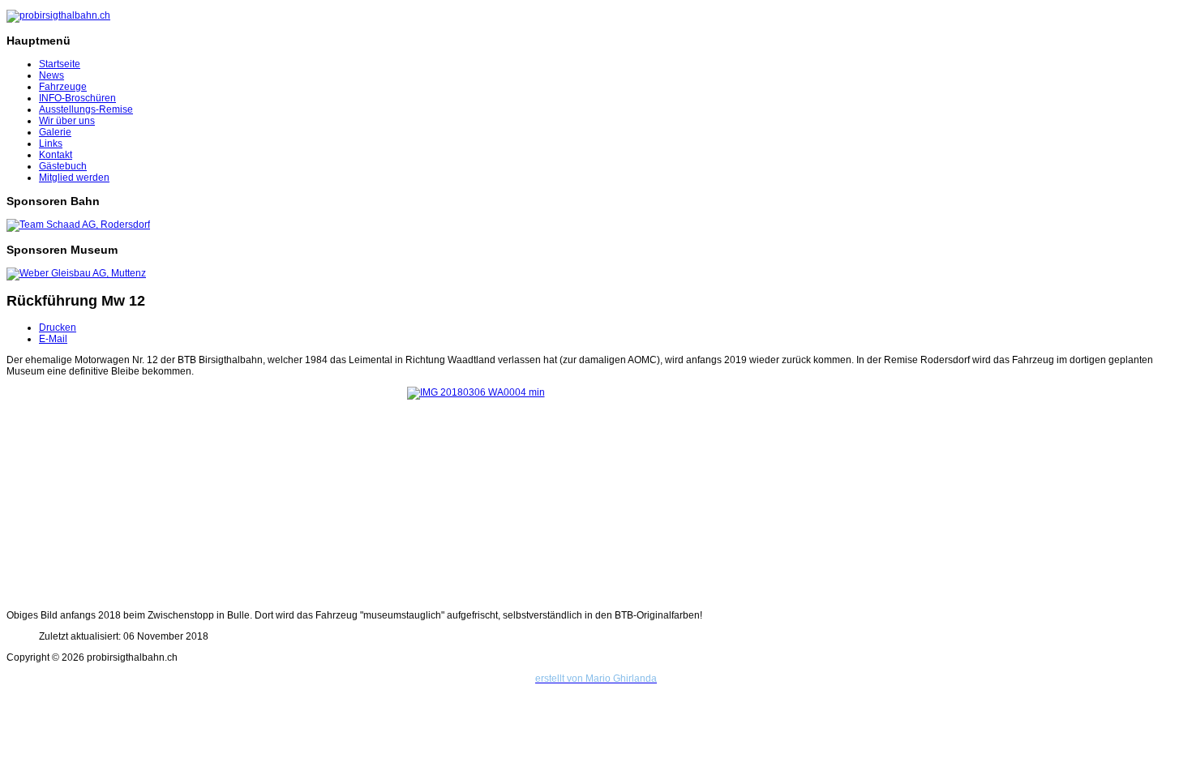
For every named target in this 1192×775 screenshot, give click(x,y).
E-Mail (53, 339)
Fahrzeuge (63, 86)
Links (50, 143)
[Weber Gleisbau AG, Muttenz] (76, 273)
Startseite (59, 64)
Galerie (55, 132)
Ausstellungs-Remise (86, 109)
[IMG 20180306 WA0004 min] (596, 493)
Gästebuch (63, 166)
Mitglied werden (74, 177)
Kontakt (55, 155)
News (51, 75)
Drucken (57, 327)
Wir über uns (67, 120)
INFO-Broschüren (77, 98)
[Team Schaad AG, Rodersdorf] (78, 224)
